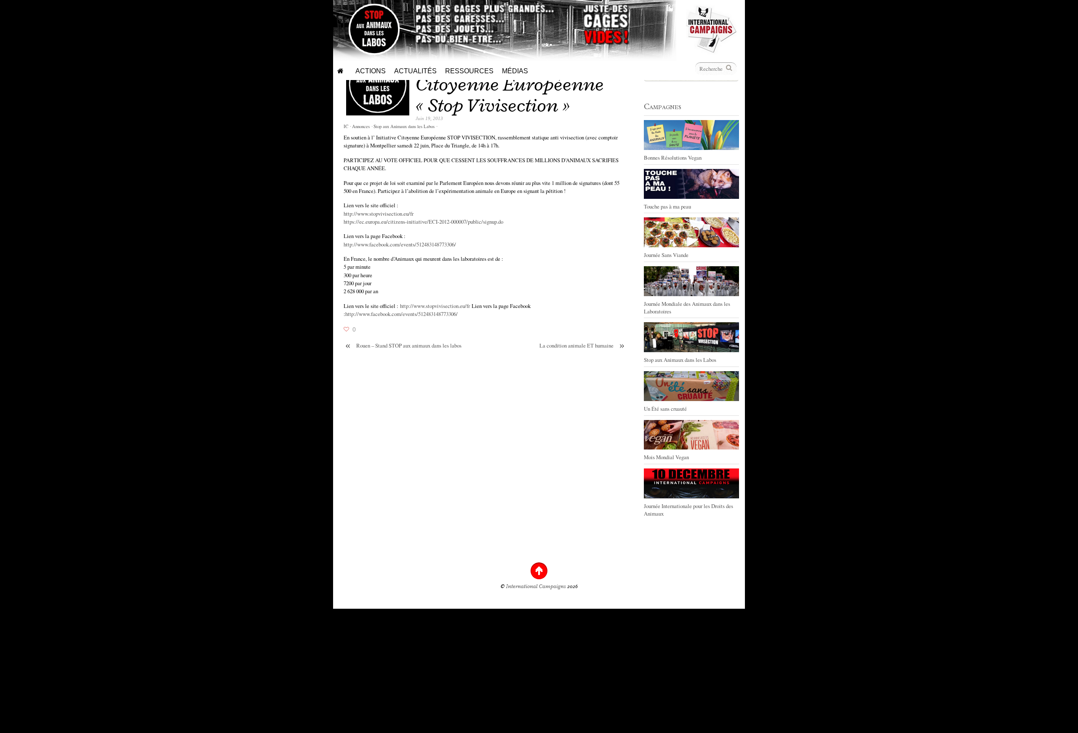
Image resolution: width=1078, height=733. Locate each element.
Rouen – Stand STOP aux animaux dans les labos (403, 346)
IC (346, 126)
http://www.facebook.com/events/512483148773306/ (400, 244)
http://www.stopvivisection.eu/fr (379, 213)
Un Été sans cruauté (665, 408)
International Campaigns (536, 586)
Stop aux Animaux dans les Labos (404, 126)
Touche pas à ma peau (667, 206)
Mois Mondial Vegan (666, 457)
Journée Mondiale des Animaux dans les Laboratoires (687, 307)
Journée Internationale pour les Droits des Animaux (688, 509)
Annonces (361, 126)
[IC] (711, 50)
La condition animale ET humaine (581, 346)
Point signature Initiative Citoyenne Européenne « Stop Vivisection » (519, 84)
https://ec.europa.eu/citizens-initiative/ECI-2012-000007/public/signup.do (423, 221)
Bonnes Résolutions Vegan (673, 157)
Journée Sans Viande (666, 255)
